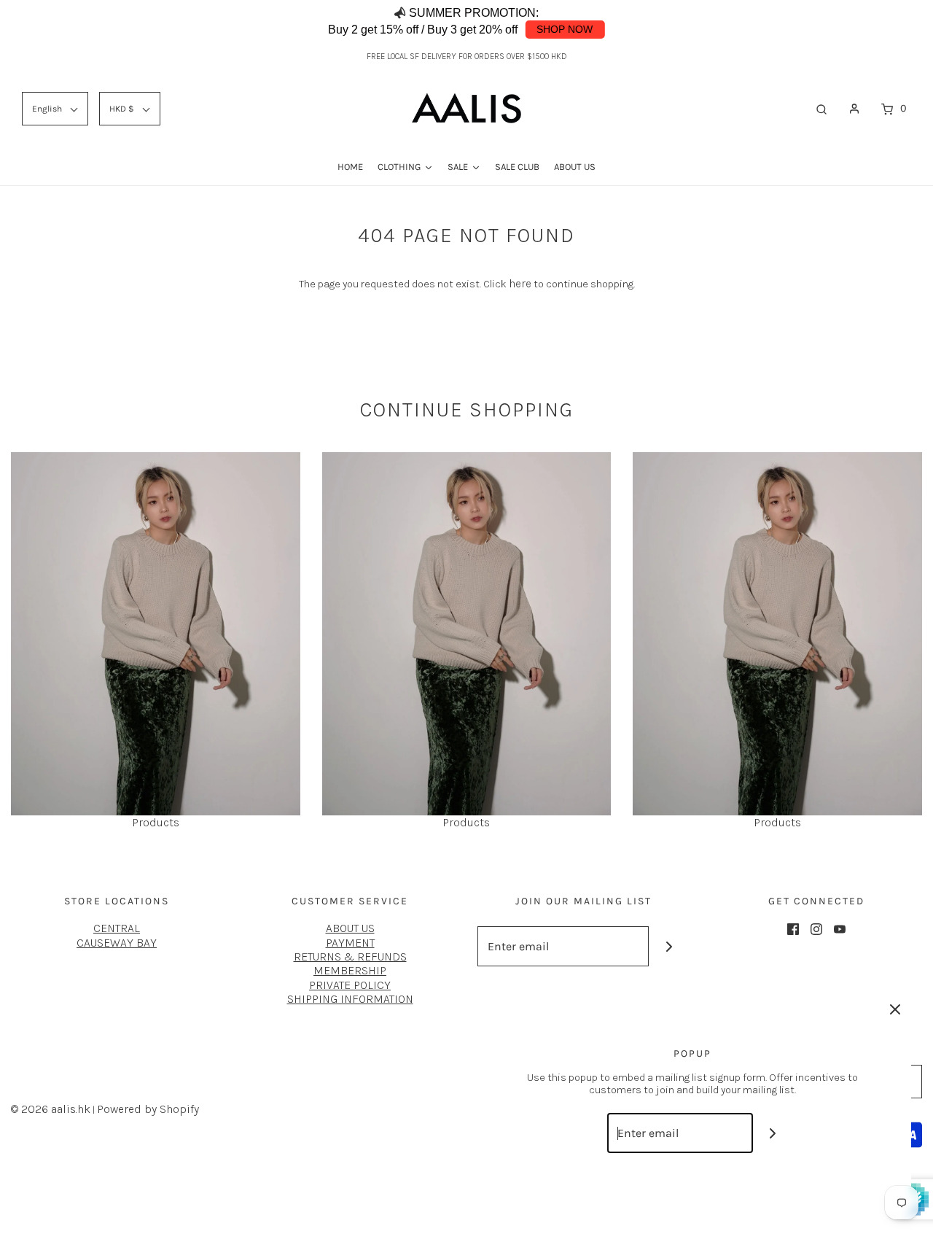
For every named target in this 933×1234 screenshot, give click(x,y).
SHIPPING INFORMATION (350, 999)
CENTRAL (116, 928)
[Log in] (854, 109)
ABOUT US (350, 928)
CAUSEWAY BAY (117, 943)
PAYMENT (350, 943)
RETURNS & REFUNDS (350, 956)
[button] (891, 21)
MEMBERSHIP (349, 970)
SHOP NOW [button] (564, 29)
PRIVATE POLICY (350, 985)
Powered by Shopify (148, 1109)
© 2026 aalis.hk (50, 1109)
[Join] (669, 946)
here (520, 283)
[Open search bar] (821, 108)
